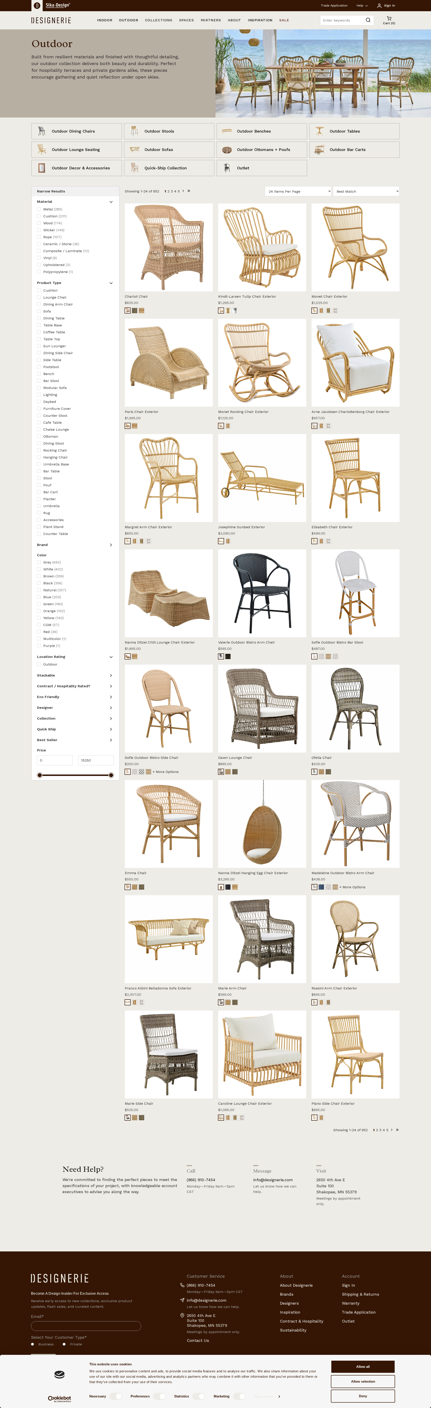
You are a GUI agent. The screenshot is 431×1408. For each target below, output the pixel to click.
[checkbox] (86, 1345)
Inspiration (290, 1312)
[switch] (159, 1396)
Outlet (348, 1321)
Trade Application (334, 5)
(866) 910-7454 (201, 1179)
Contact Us (198, 1340)
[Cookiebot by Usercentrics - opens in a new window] (59, 1399)
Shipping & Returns (360, 1294)
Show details (264, 1396)
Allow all (363, 1367)
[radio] (42, 1345)
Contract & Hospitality (301, 1321)
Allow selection (363, 1381)
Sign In (348, 1285)
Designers (289, 1303)
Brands (286, 1294)
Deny (363, 1396)
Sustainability (293, 1330)
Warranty (350, 1303)
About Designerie (296, 1285)
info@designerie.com (273, 1179)
